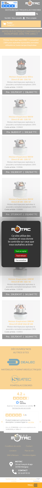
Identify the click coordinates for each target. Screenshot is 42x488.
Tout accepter (21, 251)
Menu (30, 485)
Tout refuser (21, 255)
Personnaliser (21, 260)
